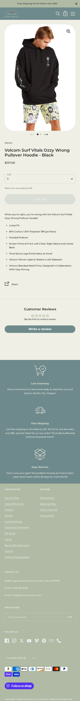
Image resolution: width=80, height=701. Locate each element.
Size (9, 174)
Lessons (9, 509)
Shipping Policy (48, 504)
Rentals (9, 515)
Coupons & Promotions (17, 527)
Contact (9, 551)
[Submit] (69, 617)
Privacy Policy (47, 515)
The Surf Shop (12, 498)
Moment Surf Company (35, 699)
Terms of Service (48, 509)
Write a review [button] (40, 329)
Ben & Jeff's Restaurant (17, 545)
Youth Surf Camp (14, 521)
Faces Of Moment (14, 504)
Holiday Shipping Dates (17, 557)
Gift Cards (10, 533)
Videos (8, 539)
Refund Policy (47, 498)
